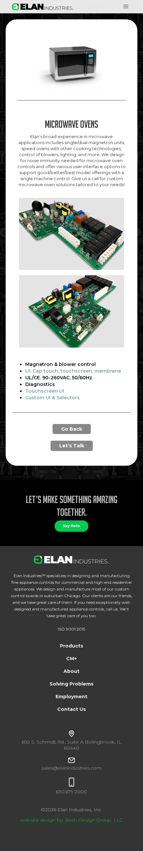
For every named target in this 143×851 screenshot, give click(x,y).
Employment (71, 697)
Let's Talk (71, 446)
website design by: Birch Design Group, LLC (71, 820)
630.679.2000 (71, 792)
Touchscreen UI (44, 391)
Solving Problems (71, 684)
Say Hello (71, 526)
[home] (41, 6)
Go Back (71, 429)
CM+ (71, 659)
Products (71, 646)
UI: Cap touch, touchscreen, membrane (73, 371)
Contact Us (71, 709)
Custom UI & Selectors (52, 398)
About (71, 671)
